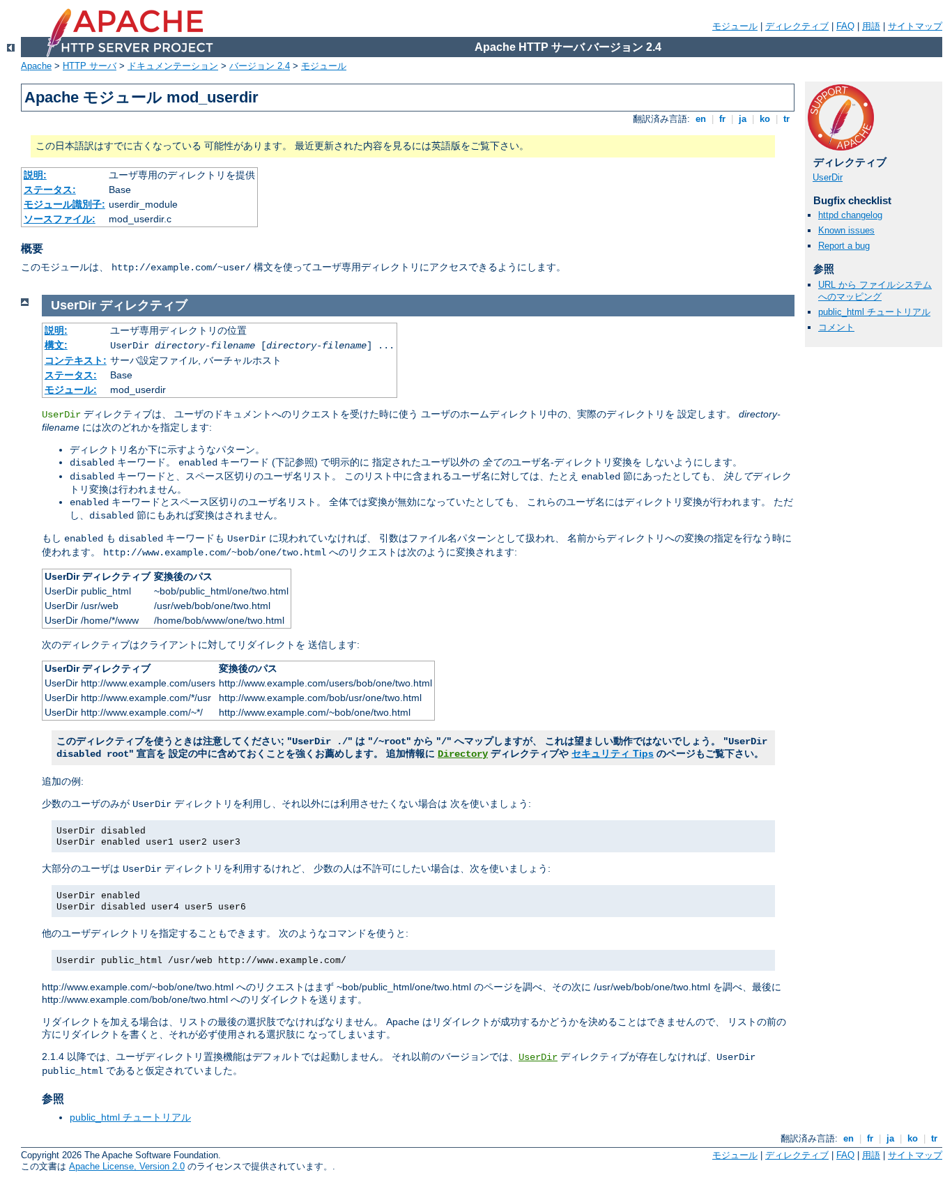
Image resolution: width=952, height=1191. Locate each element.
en (701, 119)
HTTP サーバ (89, 66)
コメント (836, 327)
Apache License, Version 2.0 (127, 1166)
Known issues (846, 230)
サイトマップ (915, 26)
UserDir (828, 177)
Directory (463, 754)
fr (722, 119)
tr (786, 119)
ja (742, 119)
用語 (871, 26)
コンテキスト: (76, 360)
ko (765, 119)
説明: (35, 174)
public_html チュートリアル (874, 312)
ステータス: (50, 189)
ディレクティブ (797, 26)
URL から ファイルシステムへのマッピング (875, 290)
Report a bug (844, 245)
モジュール (735, 26)
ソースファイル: (59, 218)
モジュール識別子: (64, 204)
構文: (56, 345)
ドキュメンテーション (173, 66)
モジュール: (71, 389)
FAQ (845, 26)
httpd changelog (850, 215)
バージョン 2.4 (259, 66)
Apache (36, 66)
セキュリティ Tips (612, 753)
